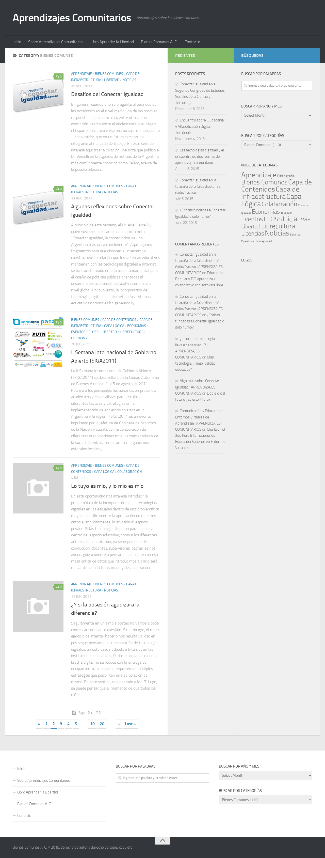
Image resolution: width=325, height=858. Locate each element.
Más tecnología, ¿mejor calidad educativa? (195, 363)
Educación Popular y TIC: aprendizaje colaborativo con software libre (199, 279)
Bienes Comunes (109, 74)
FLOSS (94, 332)
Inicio (16, 41)
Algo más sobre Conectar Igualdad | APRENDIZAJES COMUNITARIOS (197, 387)
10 (92, 723)
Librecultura (131, 332)
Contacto (192, 41)
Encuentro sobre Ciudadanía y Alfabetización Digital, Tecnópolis (199, 126)
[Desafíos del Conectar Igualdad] (38, 96)
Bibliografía (286, 176)
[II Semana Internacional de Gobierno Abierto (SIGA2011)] (38, 342)
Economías (136, 326)
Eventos (78, 332)
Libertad (111, 80)
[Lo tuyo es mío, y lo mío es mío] (38, 488)
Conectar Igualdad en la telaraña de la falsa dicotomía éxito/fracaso (197, 186)
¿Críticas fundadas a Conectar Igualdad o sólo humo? (199, 321)
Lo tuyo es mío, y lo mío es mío (107, 486)
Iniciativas (297, 219)
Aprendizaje (81, 74)
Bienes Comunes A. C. (159, 41)
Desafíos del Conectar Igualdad (107, 94)
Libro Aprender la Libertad (112, 41)
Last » (130, 723)
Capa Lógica (114, 326)
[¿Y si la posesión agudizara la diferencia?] (38, 606)
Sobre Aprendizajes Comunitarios (55, 41)
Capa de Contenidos (119, 320)
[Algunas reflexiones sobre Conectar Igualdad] (38, 208)
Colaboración (129, 472)
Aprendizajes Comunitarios (72, 17)
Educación (286, 212)
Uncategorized (263, 241)
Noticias (129, 80)
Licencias (79, 338)
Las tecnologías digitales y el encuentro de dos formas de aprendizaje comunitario (199, 156)
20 (102, 723)
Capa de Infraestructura (270, 193)
